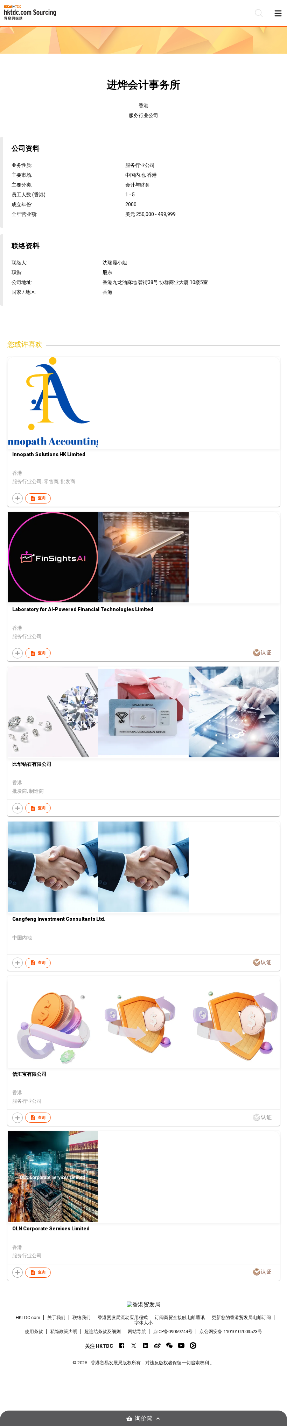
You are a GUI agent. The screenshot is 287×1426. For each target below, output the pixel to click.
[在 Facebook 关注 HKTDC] (121, 1345)
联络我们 (81, 1317)
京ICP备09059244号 (172, 1331)
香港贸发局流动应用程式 (123, 1317)
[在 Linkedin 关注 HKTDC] (145, 1345)
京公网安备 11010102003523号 (231, 1331)
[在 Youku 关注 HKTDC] (193, 1345)
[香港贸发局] (144, 1305)
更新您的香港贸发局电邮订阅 (241, 1317)
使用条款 (34, 1331)
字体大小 (143, 1322)
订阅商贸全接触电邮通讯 (180, 1317)
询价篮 (144, 1418)
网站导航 (137, 1331)
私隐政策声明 (63, 1331)
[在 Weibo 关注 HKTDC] (157, 1345)
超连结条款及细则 (102, 1331)
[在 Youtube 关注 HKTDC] (181, 1345)
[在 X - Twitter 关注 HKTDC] (133, 1345)
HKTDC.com (28, 1317)
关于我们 (56, 1317)
